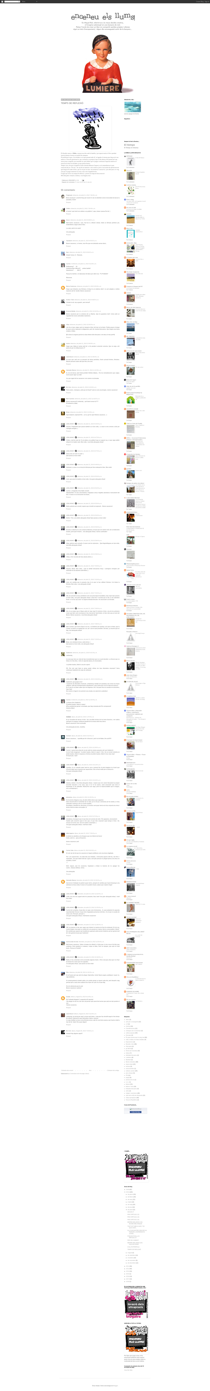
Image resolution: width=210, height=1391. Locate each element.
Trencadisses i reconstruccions (134, 764)
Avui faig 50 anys (140, 633)
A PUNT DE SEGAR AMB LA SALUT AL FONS (140, 217)
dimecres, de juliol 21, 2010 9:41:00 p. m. (85, 652)
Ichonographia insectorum (134, 962)
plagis (127, 1077)
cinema (128, 1026)
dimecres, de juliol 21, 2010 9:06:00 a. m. (81, 252)
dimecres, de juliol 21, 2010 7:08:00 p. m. (90, 624)
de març (130, 1199)
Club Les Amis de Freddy (134, 423)
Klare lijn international (133, 527)
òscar (68, 220)
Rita (67, 972)
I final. (128, 785)
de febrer (130, 1197)
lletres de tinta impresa (133, 307)
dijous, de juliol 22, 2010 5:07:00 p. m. (89, 816)
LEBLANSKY (70, 424)
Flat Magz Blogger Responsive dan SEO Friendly (140, 729)
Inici (90, 1070)
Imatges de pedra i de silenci (135, 483)
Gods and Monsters (131, 677)
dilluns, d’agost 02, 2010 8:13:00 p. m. (82, 997)
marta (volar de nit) (72, 941)
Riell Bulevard (130, 762)
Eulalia (68, 997)
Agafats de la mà (130, 388)
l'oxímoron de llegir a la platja (134, 209)
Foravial (128, 549)
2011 (128, 1266)
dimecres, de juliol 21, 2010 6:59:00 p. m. (90, 554)
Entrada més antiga (113, 1070)
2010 (128, 1192)
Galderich (69, 652)
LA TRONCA (139, 1001)
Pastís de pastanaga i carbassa (139, 920)
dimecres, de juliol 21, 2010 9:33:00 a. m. (89, 286)
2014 (128, 1271)
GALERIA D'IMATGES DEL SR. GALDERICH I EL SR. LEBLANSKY (135, 615)
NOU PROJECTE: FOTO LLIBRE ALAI (140, 457)
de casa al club (131, 207)
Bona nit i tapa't (131, 380)
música (128, 1066)
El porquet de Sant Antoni (134, 740)
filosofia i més (130, 1044)
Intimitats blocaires (131, 1055)
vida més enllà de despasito (134, 1095)
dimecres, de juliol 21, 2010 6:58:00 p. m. (90, 540)
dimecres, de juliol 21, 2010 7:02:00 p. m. (90, 579)
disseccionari (130, 365)
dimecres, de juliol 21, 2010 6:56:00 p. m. (90, 527)
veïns (127, 1091)
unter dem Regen (131, 675)
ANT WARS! (139, 964)
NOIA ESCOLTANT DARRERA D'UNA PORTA (141, 649)
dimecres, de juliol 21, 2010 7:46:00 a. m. (85, 195)
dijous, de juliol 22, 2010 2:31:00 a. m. (83, 736)
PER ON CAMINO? (133, 1240)
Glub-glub (129, 1046)
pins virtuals (129, 1073)
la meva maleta (131, 185)
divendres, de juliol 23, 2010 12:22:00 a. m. (90, 894)
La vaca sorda (130, 811)
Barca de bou (130, 661)
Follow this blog (136, 1112)
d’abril (130, 1202)
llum (67, 252)
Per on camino (130, 999)
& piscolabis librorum (133, 498)
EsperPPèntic (139, 812)
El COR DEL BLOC (132, 681)
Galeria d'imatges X (132, 646)
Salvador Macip (71, 370)
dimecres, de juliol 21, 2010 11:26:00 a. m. (84, 387)
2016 (128, 1276)
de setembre (131, 1255)
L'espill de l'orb (131, 696)
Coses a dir (139, 470)
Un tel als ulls (130, 825)
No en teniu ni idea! (132, 796)
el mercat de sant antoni (133, 351)
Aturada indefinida (131, 791)
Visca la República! (132, 977)
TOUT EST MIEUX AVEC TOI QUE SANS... (135, 1227)
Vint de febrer (139, 741)
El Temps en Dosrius (131, 148)
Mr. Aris (68, 387)
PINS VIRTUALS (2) (133, 1214)
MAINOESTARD (131, 882)
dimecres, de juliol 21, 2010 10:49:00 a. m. (86, 357)
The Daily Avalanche (132, 272)
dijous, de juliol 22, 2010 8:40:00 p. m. (85, 850)
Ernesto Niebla (70, 311)
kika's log (129, 228)
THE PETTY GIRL (140, 904)
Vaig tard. (128, 898)
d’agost (130, 1253)
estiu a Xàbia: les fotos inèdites (135, 1039)
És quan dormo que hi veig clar (83, 182)
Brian (68, 412)
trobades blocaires (131, 1088)
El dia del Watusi (140, 157)
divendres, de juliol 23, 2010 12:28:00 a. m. (90, 924)
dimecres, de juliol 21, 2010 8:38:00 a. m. (82, 220)
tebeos (128, 1084)
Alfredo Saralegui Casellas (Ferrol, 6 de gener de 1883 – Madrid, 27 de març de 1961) (141, 666)
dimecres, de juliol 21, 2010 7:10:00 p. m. (90, 639)
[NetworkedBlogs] (135, 1109)
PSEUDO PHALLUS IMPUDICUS (133, 1236)
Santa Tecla (130, 570)
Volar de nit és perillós (133, 386)
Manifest (128, 1060)
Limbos (128, 293)
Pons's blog (130, 199)
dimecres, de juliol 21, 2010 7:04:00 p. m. (90, 593)
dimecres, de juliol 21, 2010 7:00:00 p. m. (90, 566)
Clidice (68, 208)
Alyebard (69, 240)
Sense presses (131, 861)
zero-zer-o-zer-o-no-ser (133, 585)
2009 (128, 1189)
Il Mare (128, 758)
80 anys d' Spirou (140, 536)
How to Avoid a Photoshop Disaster (135, 565)
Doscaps (128, 1035)
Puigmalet (69, 195)
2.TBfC (137, 869)
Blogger (115, 1386)
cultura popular (130, 1033)
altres (127, 1019)
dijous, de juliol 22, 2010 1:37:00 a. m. (83, 717)
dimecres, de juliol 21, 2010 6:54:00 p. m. (90, 515)
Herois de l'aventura (132, 1051)
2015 (128, 1274)
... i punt (138, 827)
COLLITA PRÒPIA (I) (133, 1247)
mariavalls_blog (131, 243)
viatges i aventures (131, 1093)
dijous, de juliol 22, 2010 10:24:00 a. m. (89, 780)
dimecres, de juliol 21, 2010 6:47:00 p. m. (90, 437)
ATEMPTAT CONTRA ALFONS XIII (141, 620)
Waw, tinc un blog (131, 322)
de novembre (132, 1260)
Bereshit (129, 170)
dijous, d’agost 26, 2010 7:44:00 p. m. (83, 1031)
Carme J (69, 264)
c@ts (128, 790)
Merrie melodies (130, 1062)
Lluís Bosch (70, 357)
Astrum (68, 736)
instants (128, 214)
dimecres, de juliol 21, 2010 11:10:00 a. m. (88, 370)
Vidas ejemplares (131, 1097)
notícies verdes (130, 1071)
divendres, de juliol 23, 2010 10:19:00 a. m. (90, 957)
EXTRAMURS (130, 769)
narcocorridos (130, 1068)
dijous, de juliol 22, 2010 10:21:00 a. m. (89, 765)
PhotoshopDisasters (132, 564)
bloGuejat (129, 156)
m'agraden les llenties (133, 454)
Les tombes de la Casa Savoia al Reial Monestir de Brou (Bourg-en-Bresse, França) (140, 488)
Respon (68, 202)
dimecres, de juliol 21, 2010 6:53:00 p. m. (90, 503)
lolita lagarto (70, 833)
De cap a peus (139, 367)
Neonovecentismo (132, 605)
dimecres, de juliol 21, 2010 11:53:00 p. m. (84, 700)
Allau (67, 324)
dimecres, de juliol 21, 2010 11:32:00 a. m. (87, 399)
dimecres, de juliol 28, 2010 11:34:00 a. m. (81, 972)
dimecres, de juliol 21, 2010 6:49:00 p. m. (90, 464)
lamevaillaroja (130, 867)
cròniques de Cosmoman (133, 1031)
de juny (130, 1207)
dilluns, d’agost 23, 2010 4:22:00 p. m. (85, 1014)
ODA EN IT (130, 1212)
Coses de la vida (131, 783)
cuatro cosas (130, 599)
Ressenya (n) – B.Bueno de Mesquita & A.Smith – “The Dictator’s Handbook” (136, 719)
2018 (128, 1281)
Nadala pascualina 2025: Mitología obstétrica (140, 296)
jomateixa (69, 797)
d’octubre (131, 1258)
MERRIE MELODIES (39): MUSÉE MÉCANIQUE (135, 1222)
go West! (128, 1048)
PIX (127, 1075)
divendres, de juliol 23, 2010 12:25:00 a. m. (90, 907)
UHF (127, 535)
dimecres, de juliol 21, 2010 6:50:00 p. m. (90, 476)
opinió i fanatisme (131, 949)
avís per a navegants (132, 1022)
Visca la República (131, 1100)
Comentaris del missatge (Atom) (79, 1073)
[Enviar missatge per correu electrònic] (82, 180)
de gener (130, 1194)
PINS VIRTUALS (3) (133, 1217)
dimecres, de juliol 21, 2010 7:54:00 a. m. (83, 208)
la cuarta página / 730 (132, 601)
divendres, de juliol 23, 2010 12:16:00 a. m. (89, 880)
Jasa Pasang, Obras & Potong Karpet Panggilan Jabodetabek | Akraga (140, 248)
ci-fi (127, 1024)
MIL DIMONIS (130, 336)
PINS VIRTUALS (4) (133, 1219)
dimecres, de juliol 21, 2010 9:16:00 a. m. (84, 264)
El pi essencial (139, 770)
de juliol (130, 1209)
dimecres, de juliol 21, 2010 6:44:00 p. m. (90, 424)
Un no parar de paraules (132, 288)
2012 (128, 1268)
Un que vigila (130, 840)
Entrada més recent (67, 1070)
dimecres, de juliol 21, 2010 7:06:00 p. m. (90, 608)
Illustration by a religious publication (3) (141, 397)
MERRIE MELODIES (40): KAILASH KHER (135, 1243)
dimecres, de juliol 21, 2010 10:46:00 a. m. (82, 343)
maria (68, 343)
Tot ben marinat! (131, 917)
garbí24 (128, 469)
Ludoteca (128, 1057)
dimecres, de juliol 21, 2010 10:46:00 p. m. (90, 679)
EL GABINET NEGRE (132, 902)
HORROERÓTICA (131, 512)
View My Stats (128, 1370)
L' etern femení (131, 896)
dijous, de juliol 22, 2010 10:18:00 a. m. (89, 747)
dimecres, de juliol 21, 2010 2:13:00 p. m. (82, 412)
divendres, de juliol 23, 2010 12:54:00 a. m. (91, 941)
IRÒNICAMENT (131, 725)
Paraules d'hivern (131, 631)
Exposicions (129, 1042)
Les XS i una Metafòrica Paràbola (135, 841)
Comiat (128, 862)
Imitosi (128, 1053)
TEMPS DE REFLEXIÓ (134, 1249)
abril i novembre (131, 948)
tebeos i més (129, 1086)
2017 (128, 1279)
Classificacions (130, 1028)
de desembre (132, 1263)
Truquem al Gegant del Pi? (134, 286)
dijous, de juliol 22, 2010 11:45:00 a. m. (84, 797)
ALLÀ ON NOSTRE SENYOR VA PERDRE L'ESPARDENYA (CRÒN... (137, 1232)
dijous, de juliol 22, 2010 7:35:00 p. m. (85, 833)
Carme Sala (70, 850)
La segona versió (131, 846)
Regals (137, 323)
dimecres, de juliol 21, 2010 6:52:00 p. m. (90, 488)
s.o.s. (127, 1082)
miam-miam (129, 1064)
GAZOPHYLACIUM (132, 409)
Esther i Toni (70, 300)
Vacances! (129, 957)
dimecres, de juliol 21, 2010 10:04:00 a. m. (88, 311)
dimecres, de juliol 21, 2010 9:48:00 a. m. (86, 300)
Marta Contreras (71, 286)
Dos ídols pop (139, 273)
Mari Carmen (70, 399)
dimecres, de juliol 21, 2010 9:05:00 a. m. (85, 240)
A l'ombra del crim (132, 257)
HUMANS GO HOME (132, 991)
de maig (130, 1204)
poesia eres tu (130, 1080)
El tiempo (129, 144)
